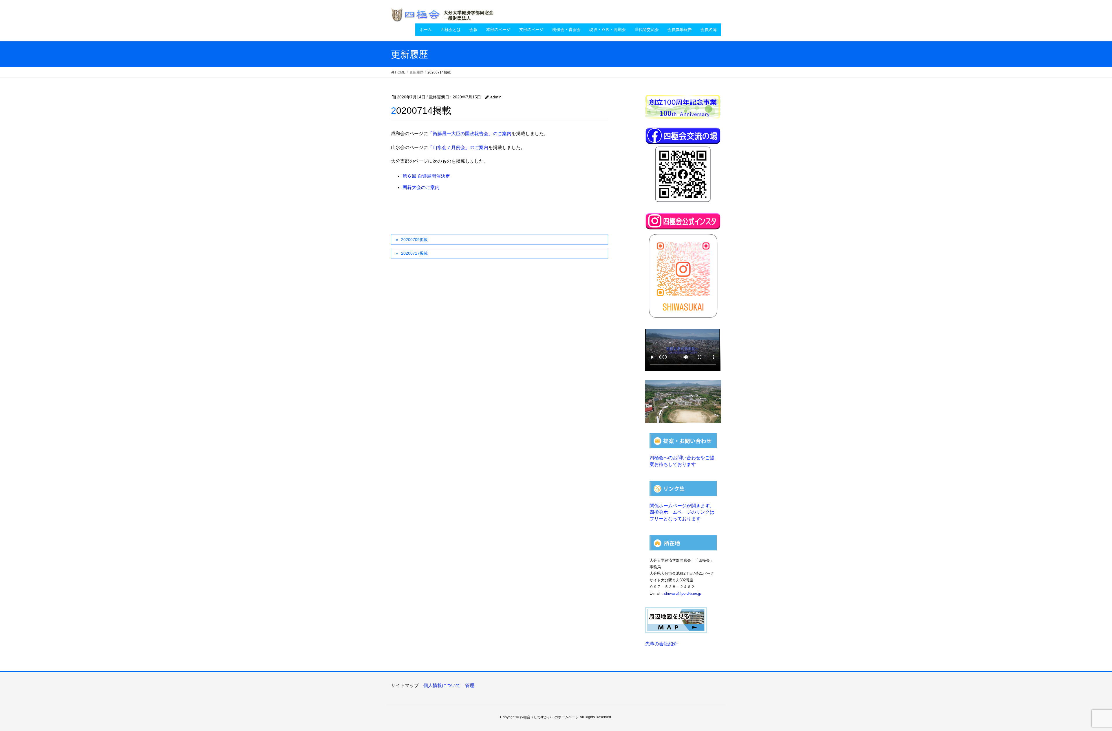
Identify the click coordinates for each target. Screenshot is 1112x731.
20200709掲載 (414, 239)
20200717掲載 (414, 253)
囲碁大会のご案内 (421, 187)
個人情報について (441, 685)
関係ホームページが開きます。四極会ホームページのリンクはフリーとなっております (682, 512)
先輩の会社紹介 (661, 643)
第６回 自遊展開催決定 (426, 176)
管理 (469, 685)
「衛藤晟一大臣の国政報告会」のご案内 (469, 133)
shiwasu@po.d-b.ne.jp (682, 593)
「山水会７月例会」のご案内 (458, 147)
